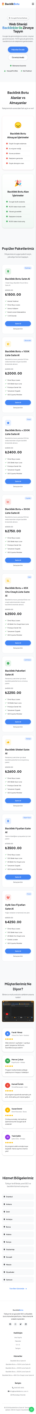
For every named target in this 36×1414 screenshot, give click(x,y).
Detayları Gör (18, 329)
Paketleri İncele (18, 50)
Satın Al (18, 324)
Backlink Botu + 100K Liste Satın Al (18, 1364)
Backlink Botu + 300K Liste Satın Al (18, 1371)
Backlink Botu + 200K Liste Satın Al (18, 1368)
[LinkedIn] (26, 1324)
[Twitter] (21, 1324)
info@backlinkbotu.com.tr (18, 1391)
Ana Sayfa (18, 1337)
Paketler (18, 1341)
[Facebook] (10, 1324)
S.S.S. (18, 1345)
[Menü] (33, 4)
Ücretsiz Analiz (18, 57)
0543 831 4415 (19, 1388)
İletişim (18, 1348)
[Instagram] (15, 1324)
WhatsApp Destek (19, 1395)
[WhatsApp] (31, 1409)
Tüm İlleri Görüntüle (16, 1289)
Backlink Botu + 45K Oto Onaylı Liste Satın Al (18, 1375)
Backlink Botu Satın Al (18, 1361)
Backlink (18, 1310)
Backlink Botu (26, 1410)
